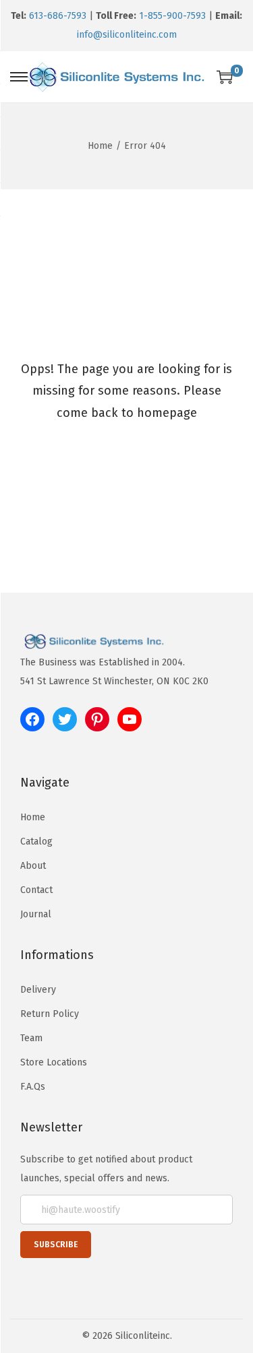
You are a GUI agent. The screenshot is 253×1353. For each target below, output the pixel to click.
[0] (225, 77)
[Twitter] (65, 719)
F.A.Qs (32, 1086)
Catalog (36, 841)
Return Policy (49, 1014)
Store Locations (53, 1062)
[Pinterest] (97, 719)
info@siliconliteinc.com (127, 34)
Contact (36, 890)
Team (31, 1038)
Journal (35, 914)
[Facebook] (32, 719)
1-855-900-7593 (172, 16)
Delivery (38, 989)
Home (100, 146)
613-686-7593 (57, 16)
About (33, 865)
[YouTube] (129, 719)
